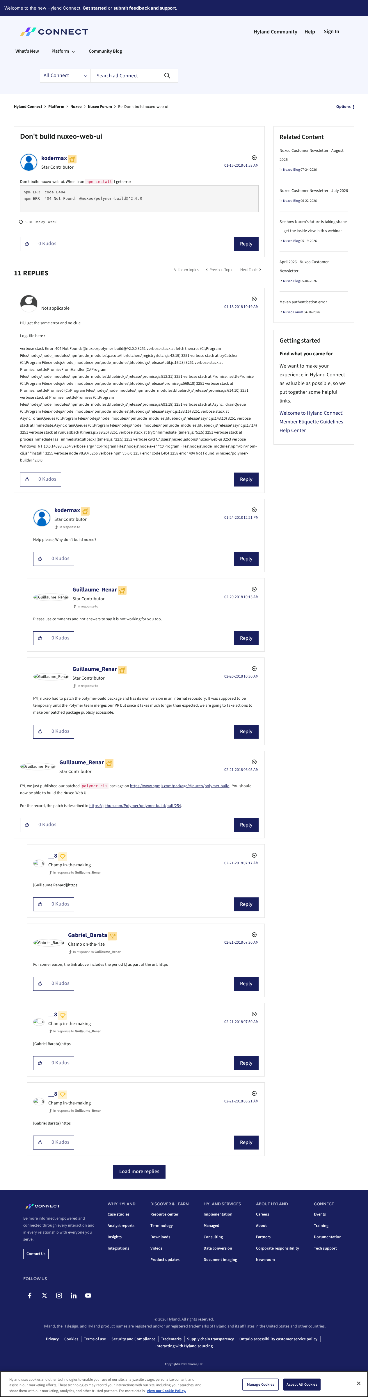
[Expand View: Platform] (73, 51)
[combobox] (134, 76)
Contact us (35, 1254)
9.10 (29, 222)
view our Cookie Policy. (166, 1391)
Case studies (118, 1214)
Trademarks (171, 1339)
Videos (156, 1248)
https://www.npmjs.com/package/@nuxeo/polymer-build (180, 786)
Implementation (218, 1214)
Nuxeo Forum (100, 107)
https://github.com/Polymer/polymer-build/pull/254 (135, 806)
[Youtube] (88, 1295)
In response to (69, 527)
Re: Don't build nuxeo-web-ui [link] (143, 107)
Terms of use (95, 1339)
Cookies (71, 1339)
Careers (262, 1214)
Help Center (293, 430)
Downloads (160, 1237)
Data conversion (218, 1248)
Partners (263, 1237)
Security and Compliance (133, 1339)
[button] (27, 244)
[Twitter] (44, 1295)
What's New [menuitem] (27, 51)
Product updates (164, 1260)
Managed (211, 1226)
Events (320, 1214)
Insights (115, 1237)
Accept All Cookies (302, 1384)
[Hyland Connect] (54, 32)
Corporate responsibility (277, 1248)
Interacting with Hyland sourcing (184, 1346)
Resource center (164, 1214)
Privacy (52, 1339)
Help (310, 31)
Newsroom (265, 1260)
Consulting (213, 1237)
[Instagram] (58, 1295)
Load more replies (139, 1171)
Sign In (331, 31)
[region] (184, 1384)
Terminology (161, 1226)
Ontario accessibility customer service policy (278, 1339)
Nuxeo (76, 107)
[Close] (358, 1383)
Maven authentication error (303, 302)
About (261, 1226)
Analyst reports (121, 1226)
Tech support (325, 1248)
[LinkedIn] (73, 1295)
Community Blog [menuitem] (105, 51)
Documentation (328, 1237)
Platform (56, 107)
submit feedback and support (144, 8)
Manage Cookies (260, 1384)
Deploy (40, 222)
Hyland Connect (28, 107)
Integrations (118, 1248)
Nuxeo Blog (291, 169)
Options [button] (343, 107)
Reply (246, 243)
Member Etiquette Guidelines (311, 421)
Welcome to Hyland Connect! (312, 413)
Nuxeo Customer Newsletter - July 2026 (314, 191)
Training (321, 1226)
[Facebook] (29, 1295)
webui (52, 222)
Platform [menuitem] (60, 51)
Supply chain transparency (210, 1339)
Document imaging (220, 1260)
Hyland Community (275, 31)
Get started (95, 8)
